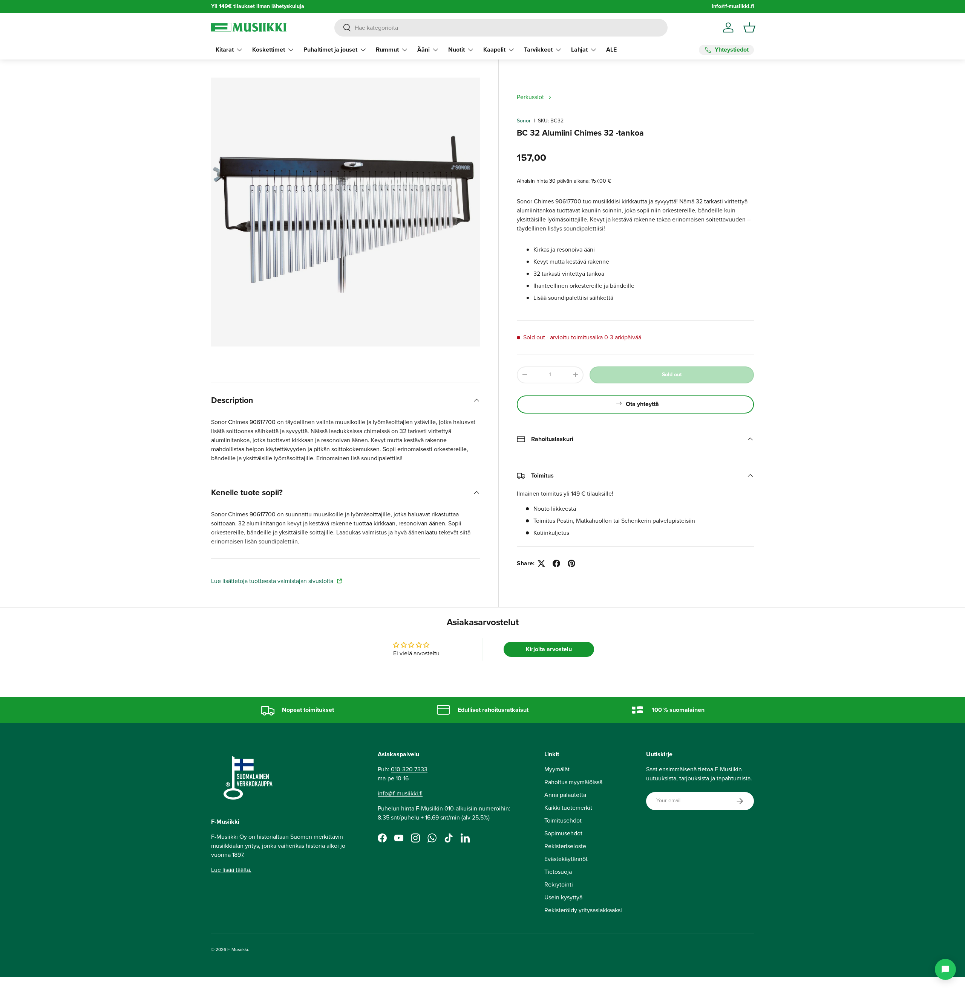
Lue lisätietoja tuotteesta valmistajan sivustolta (273, 581)
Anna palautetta (565, 795)
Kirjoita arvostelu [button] (549, 649)
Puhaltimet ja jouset (330, 49)
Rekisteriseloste (565, 846)
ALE (611, 49)
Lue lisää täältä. (231, 869)
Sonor (524, 121)
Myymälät (557, 769)
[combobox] (500, 28)
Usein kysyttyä (563, 897)
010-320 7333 (409, 769)
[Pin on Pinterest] (571, 563)
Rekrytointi (558, 884)
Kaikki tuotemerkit (568, 807)
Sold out (672, 375)
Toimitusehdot (563, 820)
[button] (749, 27)
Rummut (387, 49)
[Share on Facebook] (556, 563)
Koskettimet (268, 49)
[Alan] (945, 969)
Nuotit (456, 49)
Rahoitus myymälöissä (573, 782)
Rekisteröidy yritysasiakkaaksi (583, 910)
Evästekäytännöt (566, 859)
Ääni (423, 49)
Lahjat (579, 49)
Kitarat (225, 49)
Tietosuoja (558, 871)
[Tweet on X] (541, 563)
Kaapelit (494, 49)
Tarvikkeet (538, 49)
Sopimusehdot (563, 833)
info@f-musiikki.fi (733, 6)
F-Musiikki (237, 949)
